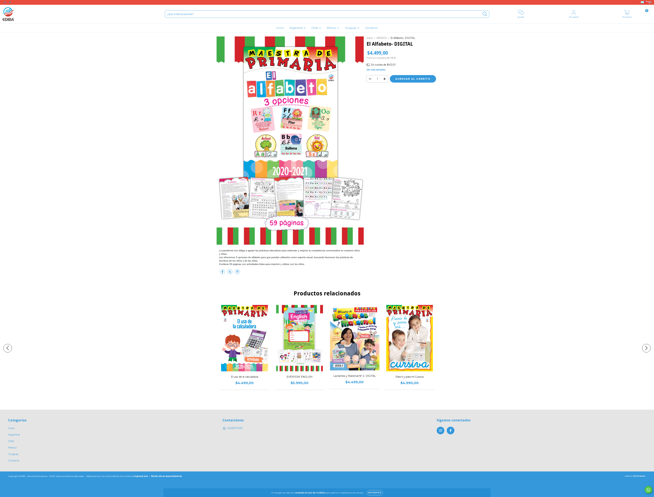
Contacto (371, 27)
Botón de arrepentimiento (166, 476)
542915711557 (235, 428)
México (332, 27)
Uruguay (351, 27)
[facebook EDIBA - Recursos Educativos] (10, 2)
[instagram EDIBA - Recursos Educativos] (5, 2)
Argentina (297, 27)
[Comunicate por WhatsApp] (648, 490)
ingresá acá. (141, 476)
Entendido (374, 493)
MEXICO (382, 38)
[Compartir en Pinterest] (237, 273)
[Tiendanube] (635, 476)
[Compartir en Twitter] (230, 273)
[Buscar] (485, 14)
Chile (315, 27)
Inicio (280, 27)
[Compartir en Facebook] (223, 273)
